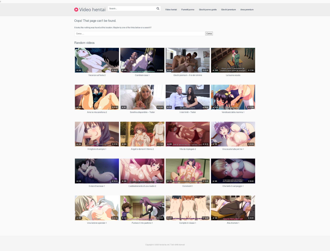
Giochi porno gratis (208, 9)
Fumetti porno (187, 9)
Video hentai (91, 9)
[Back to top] (323, 244)
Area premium (246, 9)
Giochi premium (228, 9)
